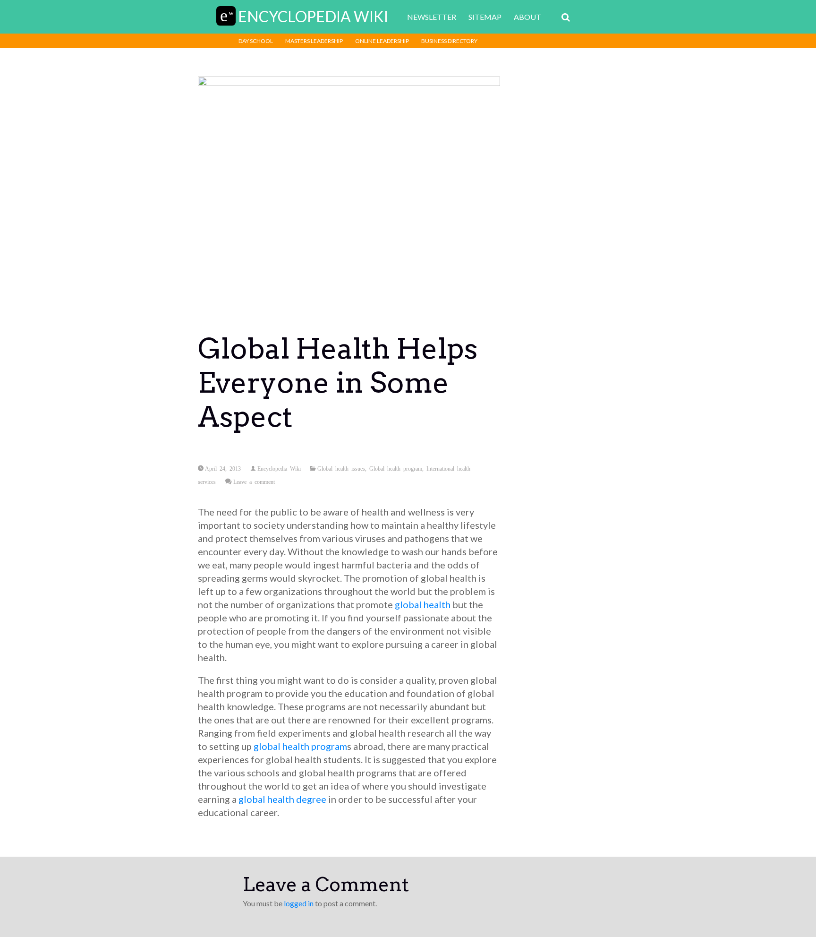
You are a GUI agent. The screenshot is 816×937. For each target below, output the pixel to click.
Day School (255, 40)
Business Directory (449, 40)
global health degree (282, 799)
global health (422, 604)
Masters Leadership (314, 40)
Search (565, 17)
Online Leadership (382, 40)
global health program (300, 746)
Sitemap (485, 16)
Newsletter (431, 16)
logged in (299, 903)
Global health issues (341, 468)
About (527, 16)
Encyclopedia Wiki (279, 468)
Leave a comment (254, 481)
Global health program (395, 468)
